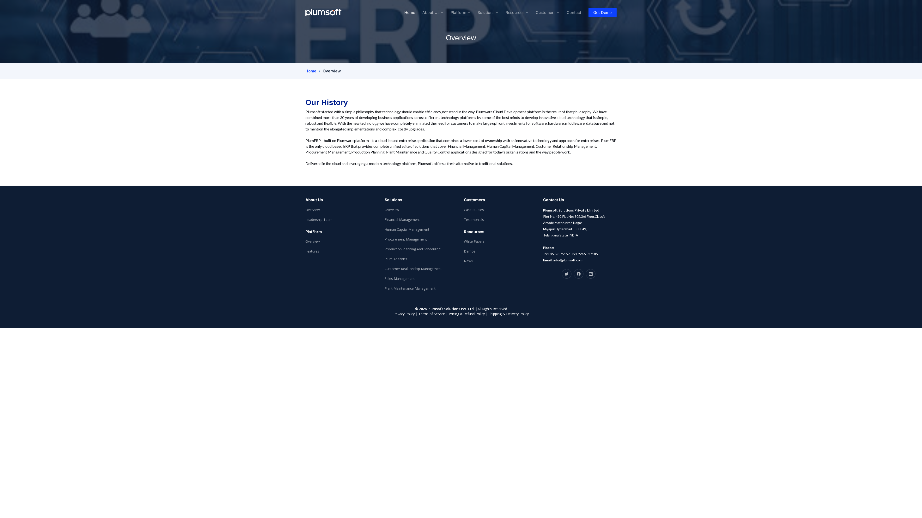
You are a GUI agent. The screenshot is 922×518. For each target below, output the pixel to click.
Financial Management (402, 219)
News (468, 261)
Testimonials (474, 219)
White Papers (474, 241)
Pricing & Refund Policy (467, 314)
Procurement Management (406, 239)
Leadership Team (319, 219)
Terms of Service (432, 314)
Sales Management (400, 278)
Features (312, 251)
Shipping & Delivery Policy (509, 314)
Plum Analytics (396, 259)
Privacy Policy (404, 314)
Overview (312, 209)
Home (409, 12)
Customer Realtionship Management (413, 268)
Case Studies (474, 209)
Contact (574, 12)
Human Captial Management (407, 229)
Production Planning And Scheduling (412, 249)
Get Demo (602, 12)
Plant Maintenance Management (410, 288)
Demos (469, 251)
